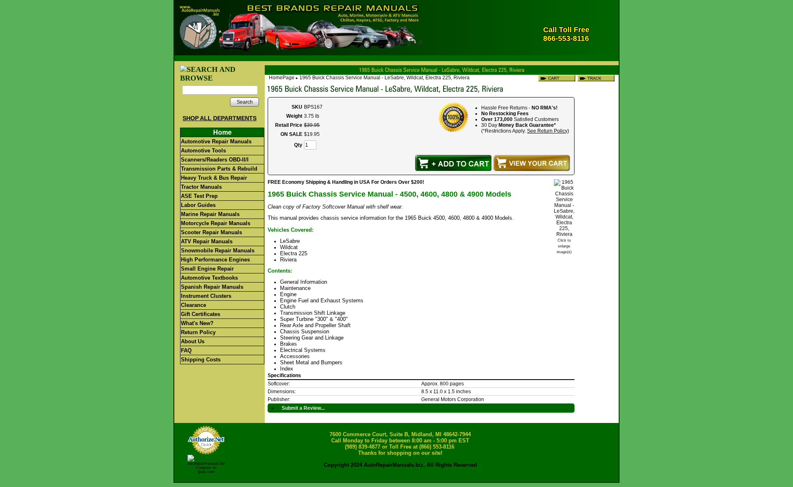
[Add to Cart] (453, 163)
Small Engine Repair (207, 269)
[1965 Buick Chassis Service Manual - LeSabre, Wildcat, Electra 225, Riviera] (564, 234)
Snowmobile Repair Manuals (217, 250)
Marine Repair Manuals (210, 214)
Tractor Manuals (201, 187)
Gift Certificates (200, 314)
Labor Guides (198, 205)
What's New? (197, 323)
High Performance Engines (215, 260)
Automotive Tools (203, 150)
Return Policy (198, 332)
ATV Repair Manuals (207, 241)
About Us (192, 341)
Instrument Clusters (206, 296)
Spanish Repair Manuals (212, 287)
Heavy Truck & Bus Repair (214, 178)
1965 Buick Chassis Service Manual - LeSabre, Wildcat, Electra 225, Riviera (384, 78)
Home (222, 132)
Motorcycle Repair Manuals (215, 223)
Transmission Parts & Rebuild (219, 169)
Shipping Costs (201, 359)
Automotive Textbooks (209, 278)
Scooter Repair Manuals (211, 232)
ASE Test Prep (199, 196)
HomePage (281, 78)
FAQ (186, 350)
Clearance (193, 305)
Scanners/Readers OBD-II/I (215, 160)
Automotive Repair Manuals (216, 141)
